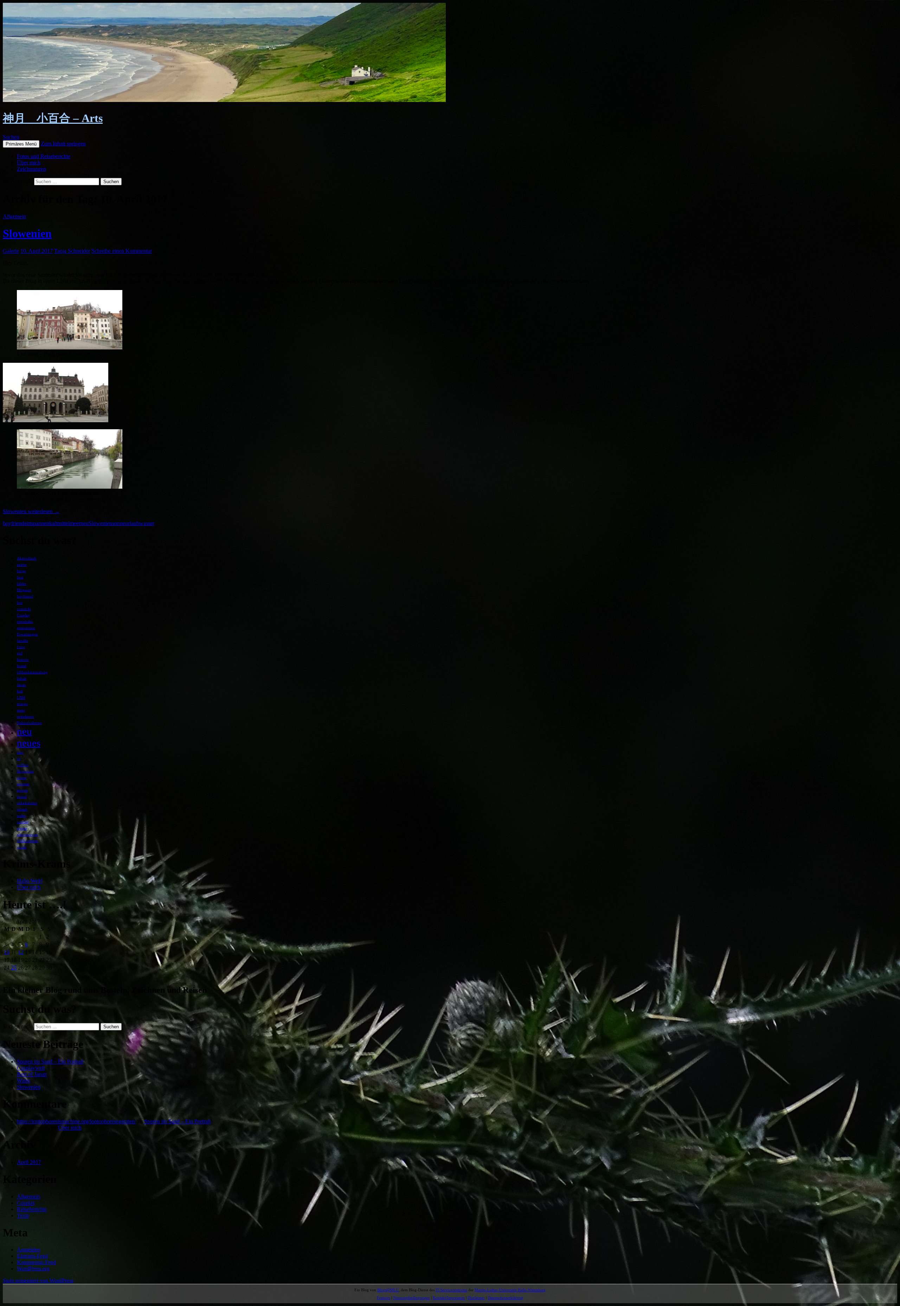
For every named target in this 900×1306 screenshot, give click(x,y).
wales (21, 816)
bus (19, 603)
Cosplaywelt (31, 1068)
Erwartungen (27, 634)
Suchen (11, 137)
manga (22, 704)
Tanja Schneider (72, 251)
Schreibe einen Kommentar (121, 251)
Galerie (11, 251)
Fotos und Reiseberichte (43, 156)
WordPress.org (33, 1269)
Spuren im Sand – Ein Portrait (50, 1061)
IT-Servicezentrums (451, 1290)
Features (383, 1297)
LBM (21, 698)
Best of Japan (32, 1074)
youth (21, 847)
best (20, 577)
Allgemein (14, 216)
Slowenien (27, 233)
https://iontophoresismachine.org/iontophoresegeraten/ (76, 1121)
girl (19, 653)
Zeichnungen (31, 169)
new (20, 752)
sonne (118, 523)
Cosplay (23, 615)
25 (14, 968)
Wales (23, 1080)
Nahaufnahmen (29, 723)
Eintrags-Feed (32, 1256)
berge (21, 571)
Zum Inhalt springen (63, 144)
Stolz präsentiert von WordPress (38, 1281)
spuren (22, 790)
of (18, 759)
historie (23, 660)
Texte (23, 1215)
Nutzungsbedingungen (411, 1297)
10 (6, 952)
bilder (21, 584)
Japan (21, 685)
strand (22, 797)
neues (28, 742)
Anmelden (28, 1250)
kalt (53, 523)
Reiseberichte (32, 1209)
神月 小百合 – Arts (53, 118)
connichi (24, 609)
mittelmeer (69, 523)
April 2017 (29, 1162)
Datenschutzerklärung (505, 1297)
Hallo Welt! (30, 881)
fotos (21, 647)
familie (22, 641)
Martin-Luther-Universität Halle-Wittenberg (510, 1290)
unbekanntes (27, 803)
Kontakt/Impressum (449, 1297)
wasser (146, 523)
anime (22, 565)
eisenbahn (25, 622)
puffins (22, 765)
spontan (23, 784)
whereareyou (27, 835)
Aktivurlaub (27, 558)
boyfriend (13, 523)
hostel (21, 666)
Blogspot (24, 590)
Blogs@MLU (388, 1290)
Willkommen (27, 841)
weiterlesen (31, 511)
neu (85, 523)
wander (23, 822)
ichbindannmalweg (32, 672)
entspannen (36, 523)
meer (21, 710)
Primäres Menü (21, 144)
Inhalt (21, 679)
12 (21, 952)
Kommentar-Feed (36, 1262)
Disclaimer (476, 1297)
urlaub (132, 523)
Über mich (28, 163)
